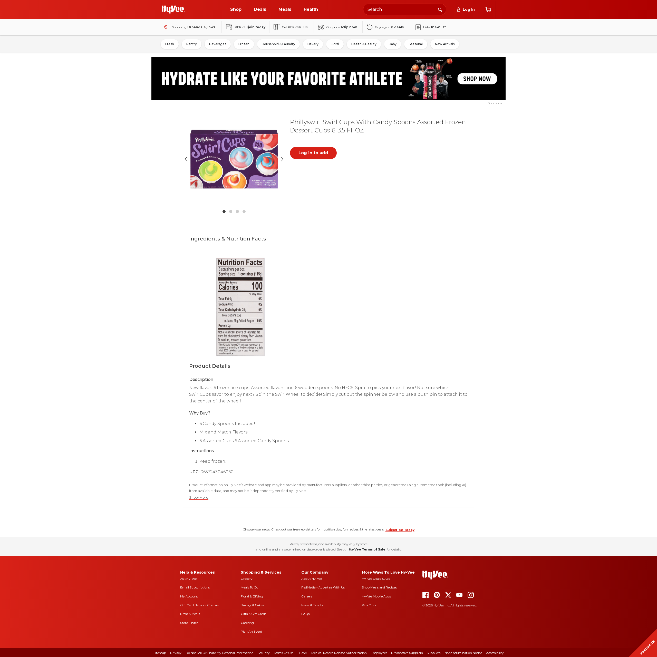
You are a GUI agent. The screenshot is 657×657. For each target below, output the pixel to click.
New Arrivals (445, 44)
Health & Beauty (363, 44)
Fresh (169, 44)
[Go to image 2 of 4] (230, 211)
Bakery (312, 44)
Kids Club (369, 605)
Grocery (247, 579)
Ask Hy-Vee (188, 579)
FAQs (305, 614)
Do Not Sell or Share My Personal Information (220, 653)
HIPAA (302, 653)
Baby (393, 44)
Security (264, 653)
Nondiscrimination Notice (463, 653)
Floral (335, 44)
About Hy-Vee (311, 579)
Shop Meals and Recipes (379, 587)
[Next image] (282, 159)
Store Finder (189, 623)
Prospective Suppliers (407, 653)
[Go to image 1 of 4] (224, 211)
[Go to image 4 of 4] (244, 211)
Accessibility (495, 653)
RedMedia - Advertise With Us (323, 587)
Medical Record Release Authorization (339, 653)
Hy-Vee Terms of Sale (367, 549)
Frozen (243, 44)
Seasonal (416, 44)
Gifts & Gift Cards (253, 614)
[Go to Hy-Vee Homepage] (173, 9)
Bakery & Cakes (252, 605)
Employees (379, 653)
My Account (189, 596)
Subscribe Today (399, 530)
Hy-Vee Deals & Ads (376, 579)
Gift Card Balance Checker (199, 605)
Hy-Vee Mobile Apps (376, 596)
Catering (247, 623)
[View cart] (488, 9)
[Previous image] (186, 159)
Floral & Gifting (252, 596)
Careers (306, 596)
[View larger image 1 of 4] (234, 159)
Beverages (217, 44)
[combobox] (404, 9)
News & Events (312, 605)
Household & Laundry (278, 44)
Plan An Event (251, 631)
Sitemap (159, 653)
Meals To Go (249, 587)
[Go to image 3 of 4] (237, 211)
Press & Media (190, 614)
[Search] (440, 9)
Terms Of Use (283, 653)
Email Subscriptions (195, 587)
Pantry (191, 44)
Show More (198, 497)
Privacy (175, 653)
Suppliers (433, 653)
